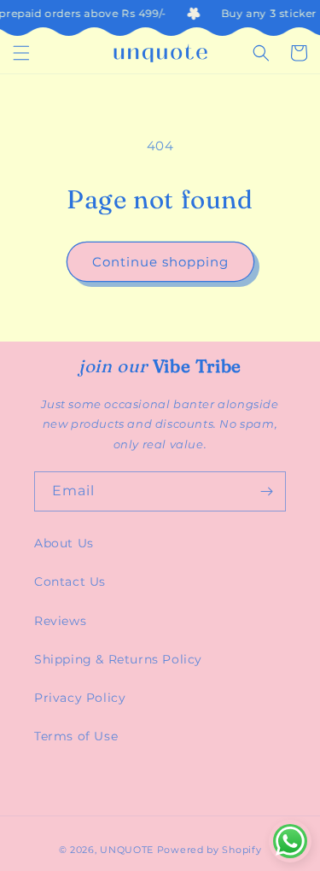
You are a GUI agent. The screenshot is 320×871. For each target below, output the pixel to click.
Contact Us (70, 581)
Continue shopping (160, 262)
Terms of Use (76, 736)
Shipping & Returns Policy (118, 659)
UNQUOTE (127, 850)
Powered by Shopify (209, 850)
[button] (21, 53)
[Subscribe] (266, 491)
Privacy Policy (79, 697)
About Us (64, 543)
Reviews (60, 620)
